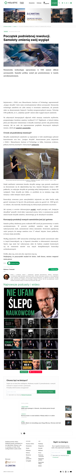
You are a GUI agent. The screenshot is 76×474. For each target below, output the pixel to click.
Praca (39, 452)
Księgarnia (41, 446)
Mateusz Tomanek (8, 269)
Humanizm (32, 3)
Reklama (40, 450)
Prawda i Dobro (22, 3)
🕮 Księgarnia (46, 3)
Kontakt (40, 448)
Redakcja (40, 443)
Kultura (28, 452)
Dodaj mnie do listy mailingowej (46, 391)
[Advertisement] (30, 89)
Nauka (15, 26)
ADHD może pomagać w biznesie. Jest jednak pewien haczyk (38, 408)
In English (54, 3)
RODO (40, 466)
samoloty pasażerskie (23, 128)
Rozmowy (28, 455)
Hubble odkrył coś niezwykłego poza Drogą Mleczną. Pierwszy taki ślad (41, 423)
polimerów (35, 144)
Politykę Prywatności (26, 394)
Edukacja (39, 3)
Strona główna (7, 26)
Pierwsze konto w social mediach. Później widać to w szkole (38, 415)
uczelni (33, 209)
